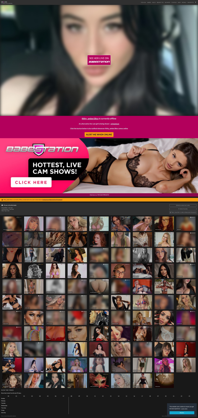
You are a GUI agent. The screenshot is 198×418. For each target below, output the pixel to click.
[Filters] (195, 2)
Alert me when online (99, 134)
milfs (154, 2)
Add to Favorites (184, 209)
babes (149, 2)
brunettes (160, 2)
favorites (190, 2)
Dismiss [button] (182, 412)
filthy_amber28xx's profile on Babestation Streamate (184, 212)
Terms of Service (165, 416)
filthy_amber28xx (90, 118)
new (179, 2)
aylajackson (115, 124)
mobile (184, 2)
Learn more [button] (184, 408)
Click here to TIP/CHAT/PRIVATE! (99, 195)
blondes (167, 2)
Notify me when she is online (183, 205)
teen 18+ (143, 2)
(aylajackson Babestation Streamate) (52, 199)
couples (174, 2)
